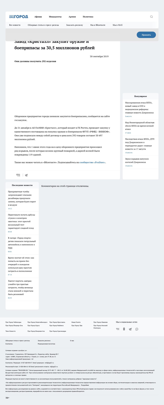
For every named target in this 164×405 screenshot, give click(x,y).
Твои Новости (11, 331)
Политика (88, 16)
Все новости (14, 25)
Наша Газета (75, 322)
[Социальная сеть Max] (137, 329)
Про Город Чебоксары (13, 322)
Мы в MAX (117, 25)
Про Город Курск (34, 325)
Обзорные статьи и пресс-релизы (43, 25)
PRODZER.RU (23, 370)
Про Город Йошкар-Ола (14, 325)
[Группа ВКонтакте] (117, 329)
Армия (72, 16)
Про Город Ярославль (57, 322)
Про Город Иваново (101, 322)
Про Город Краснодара (57, 331)
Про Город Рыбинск (56, 325)
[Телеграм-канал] (130, 329)
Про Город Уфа (76, 325)
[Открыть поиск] (151, 16)
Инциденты (55, 16)
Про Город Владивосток (36, 331)
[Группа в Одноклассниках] (124, 329)
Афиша (38, 16)
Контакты (9, 344)
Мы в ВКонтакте (97, 25)
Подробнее (85, 385)
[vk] (18, 175)
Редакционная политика (46, 344)
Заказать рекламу (74, 25)
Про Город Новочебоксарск (37, 322)
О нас (72, 341)
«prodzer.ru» (22, 350)
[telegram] (27, 175)
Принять (146, 35)
